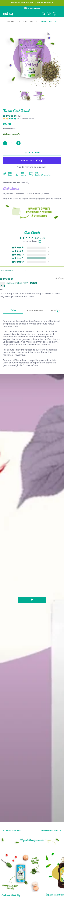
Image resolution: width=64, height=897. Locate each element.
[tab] (13, 311)
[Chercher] (43, 14)
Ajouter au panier (32, 152)
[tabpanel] (32, 341)
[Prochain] (57, 310)
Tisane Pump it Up (13, 831)
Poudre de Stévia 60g (10, 895)
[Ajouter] (18, 143)
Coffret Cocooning (49, 831)
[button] (49, 14)
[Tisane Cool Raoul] (25, 95)
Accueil (10, 21)
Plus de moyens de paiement (32, 167)
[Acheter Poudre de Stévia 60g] (20, 873)
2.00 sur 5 (40, 238)
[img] (6, 278)
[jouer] (32, 600)
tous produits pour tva (26, 21)
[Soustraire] (5, 143)
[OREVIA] (8, 14)
